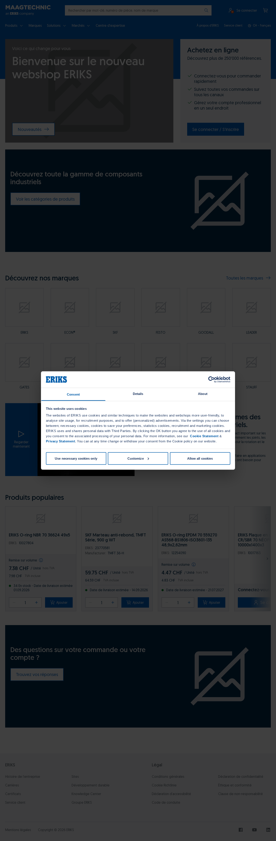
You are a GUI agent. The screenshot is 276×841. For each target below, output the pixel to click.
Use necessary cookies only (76, 458)
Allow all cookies (200, 458)
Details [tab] (138, 394)
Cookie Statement (204, 436)
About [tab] (202, 394)
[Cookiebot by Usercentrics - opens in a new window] (211, 379)
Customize (135, 458)
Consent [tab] (73, 394)
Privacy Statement (60, 441)
